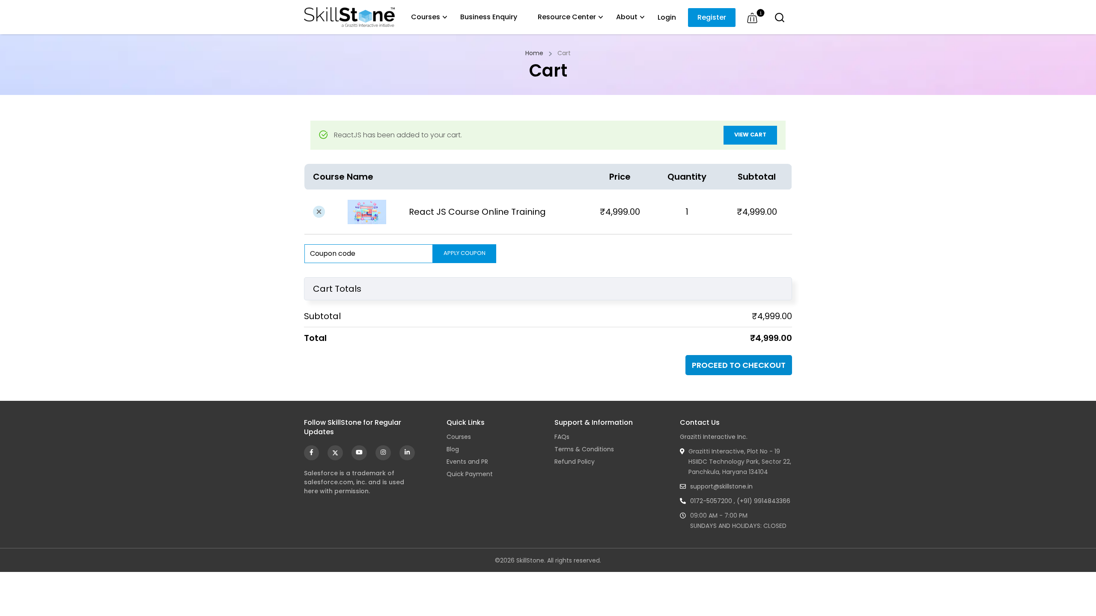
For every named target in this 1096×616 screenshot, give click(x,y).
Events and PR (467, 461)
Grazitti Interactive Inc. (714, 436)
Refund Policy (574, 461)
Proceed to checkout (739, 365)
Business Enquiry (488, 17)
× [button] (319, 212)
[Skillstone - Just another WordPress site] (349, 17)
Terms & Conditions (584, 449)
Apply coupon (464, 253)
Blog (453, 449)
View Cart (750, 134)
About (626, 17)
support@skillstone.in (721, 486)
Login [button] (667, 17)
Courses (425, 17)
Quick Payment (470, 474)
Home (534, 53)
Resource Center (567, 17)
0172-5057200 (711, 501)
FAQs (561, 436)
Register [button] (711, 17)
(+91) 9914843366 (763, 501)
